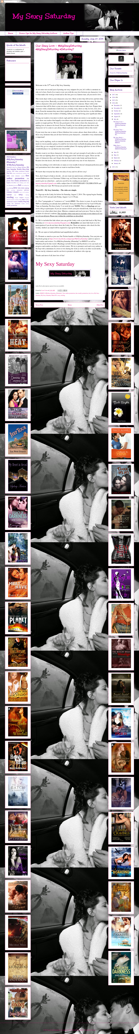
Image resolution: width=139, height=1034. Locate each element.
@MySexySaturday (15, 164)
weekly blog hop (23, 201)
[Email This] (59, 290)
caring (13, 173)
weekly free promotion (13, 203)
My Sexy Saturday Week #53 (49, 295)
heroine (11, 185)
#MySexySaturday (50, 293)
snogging (27, 197)
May (115, 155)
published (26, 190)
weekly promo (25, 203)
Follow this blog (18, 93)
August (116, 116)
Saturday (9, 171)
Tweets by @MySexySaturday (118, 73)
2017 (113, 95)
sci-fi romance (25, 192)
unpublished (10, 201)
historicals (15, 185)
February (116, 161)
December (117, 105)
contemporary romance (21, 173)
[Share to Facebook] (64, 290)
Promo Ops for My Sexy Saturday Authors (38, 33)
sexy (59, 295)
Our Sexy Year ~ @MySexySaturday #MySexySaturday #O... (119, 132)
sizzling (63, 295)
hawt (18, 182)
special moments (11, 199)
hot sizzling (24, 185)
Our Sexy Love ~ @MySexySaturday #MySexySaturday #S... (119, 124)
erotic (8, 176)
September (117, 114)
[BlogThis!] (61, 290)
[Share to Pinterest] (66, 290)
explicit (23, 176)
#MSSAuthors (11, 157)
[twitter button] (121, 50)
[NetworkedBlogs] (18, 91)
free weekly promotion (82, 293)
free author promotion (69, 293)
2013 (113, 167)
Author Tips (68, 33)
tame (23, 199)
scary (20, 192)
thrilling (27, 199)
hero (8, 185)
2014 (113, 103)
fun (28, 181)
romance (9, 192)
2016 (113, 97)
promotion (19, 190)
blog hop (9, 173)
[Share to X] (62, 290)
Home (10, 33)
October (116, 111)
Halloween (14, 167)
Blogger (93, 1030)
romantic (16, 192)
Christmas (9, 167)
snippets (21, 197)
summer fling (18, 199)
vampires (15, 201)
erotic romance (15, 176)
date (28, 173)
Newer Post (39, 305)
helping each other (24, 182)
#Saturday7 (59, 293)
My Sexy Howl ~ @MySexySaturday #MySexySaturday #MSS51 (119, 140)
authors (27, 171)
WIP (13, 171)
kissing (11, 188)
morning (13, 190)
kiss (28, 185)
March (116, 158)
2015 (113, 100)
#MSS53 (42, 293)
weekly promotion (12, 205)
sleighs (16, 197)
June (115, 152)
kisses (8, 188)
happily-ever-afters (11, 183)
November (117, 108)
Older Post (100, 305)
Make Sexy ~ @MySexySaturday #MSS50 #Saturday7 (120, 147)
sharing (27, 195)
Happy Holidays (22, 167)
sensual (9, 194)
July (115, 119)
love (92, 293)
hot (90, 293)
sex (15, 195)
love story (21, 188)
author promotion (20, 171)
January (116, 163)
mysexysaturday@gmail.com (46, 183)
